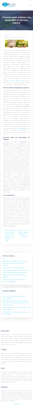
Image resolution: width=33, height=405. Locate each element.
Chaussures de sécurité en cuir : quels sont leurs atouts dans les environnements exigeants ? (14, 263)
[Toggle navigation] (30, 5)
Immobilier (7, 35)
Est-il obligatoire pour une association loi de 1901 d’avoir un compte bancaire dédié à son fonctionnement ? (15, 303)
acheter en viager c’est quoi (17, 80)
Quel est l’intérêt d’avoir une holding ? (13, 267)
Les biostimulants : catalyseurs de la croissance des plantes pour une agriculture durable (10, 235)
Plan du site (16, 404)
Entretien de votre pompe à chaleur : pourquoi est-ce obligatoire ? (22, 233)
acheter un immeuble (20, 128)
